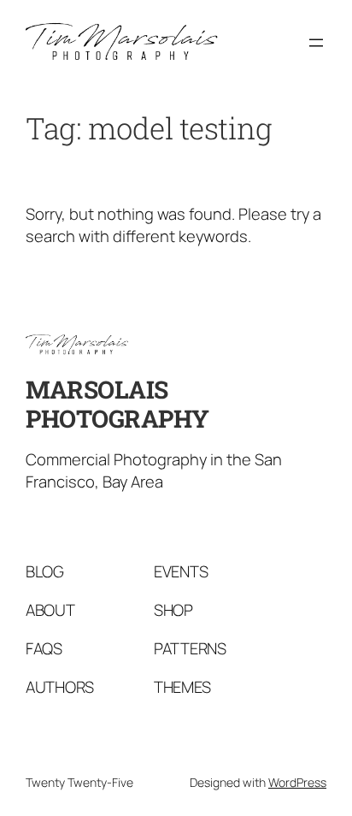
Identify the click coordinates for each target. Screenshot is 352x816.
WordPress (297, 782)
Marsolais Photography (117, 404)
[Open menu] (316, 43)
